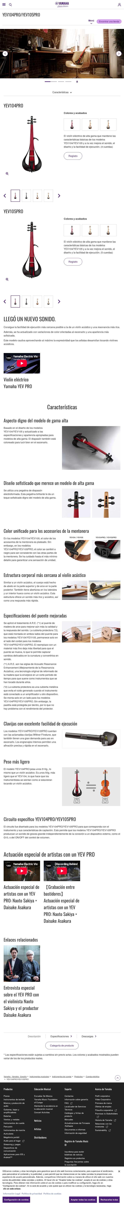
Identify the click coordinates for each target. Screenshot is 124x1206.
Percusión (8, 1126)
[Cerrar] (119, 1171)
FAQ (67, 1103)
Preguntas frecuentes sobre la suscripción (77, 1163)
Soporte (68, 1089)
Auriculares (8, 1133)
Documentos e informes (75, 1129)
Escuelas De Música (43, 1096)
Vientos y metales (12, 1119)
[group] (15, 196)
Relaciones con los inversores (103, 1125)
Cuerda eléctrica (92, 1076)
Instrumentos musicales (39, 1076)
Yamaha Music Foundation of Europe (45, 1101)
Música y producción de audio (14, 1104)
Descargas (87, 1036)
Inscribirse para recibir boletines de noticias (74, 1153)
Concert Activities (42, 1112)
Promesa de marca (103, 1103)
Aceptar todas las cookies (83, 1199)
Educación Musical (42, 1089)
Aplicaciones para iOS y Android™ (14, 1156)
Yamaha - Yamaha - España (15, 1076)
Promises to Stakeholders (106, 1113)
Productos (78, 1076)
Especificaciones (60, 1036)
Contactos (69, 1096)
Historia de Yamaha (103, 1120)
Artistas (37, 1129)
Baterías (7, 1116)
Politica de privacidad (32, 1193)
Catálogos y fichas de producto (74, 1114)
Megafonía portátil (11, 1137)
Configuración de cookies (16, 1199)
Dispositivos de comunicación (10, 1149)
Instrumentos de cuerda (61, 1076)
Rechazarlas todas (109, 1199)
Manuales (69, 1119)
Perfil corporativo (102, 1096)
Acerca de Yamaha (103, 1089)
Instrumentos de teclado (14, 1099)
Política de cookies (52, 1193)
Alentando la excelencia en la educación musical (46, 1107)
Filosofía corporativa (104, 1110)
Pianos (7, 1096)
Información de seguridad (76, 1133)
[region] (62, 1186)
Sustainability (101, 1130)
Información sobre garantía (76, 1099)
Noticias (37, 1120)
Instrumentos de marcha (14, 1130)
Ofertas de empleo (103, 1106)
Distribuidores (40, 1137)
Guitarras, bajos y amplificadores (11, 1111)
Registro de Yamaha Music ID (76, 1143)
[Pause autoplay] (77, 81)
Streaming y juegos (12, 1144)
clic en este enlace (11, 1188)
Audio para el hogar (12, 1140)
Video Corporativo (103, 1099)
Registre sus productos (75, 1158)
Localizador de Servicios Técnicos (75, 1108)
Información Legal (11, 1193)
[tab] (48, 81)
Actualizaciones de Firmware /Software (77, 1124)
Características (60, 92)
